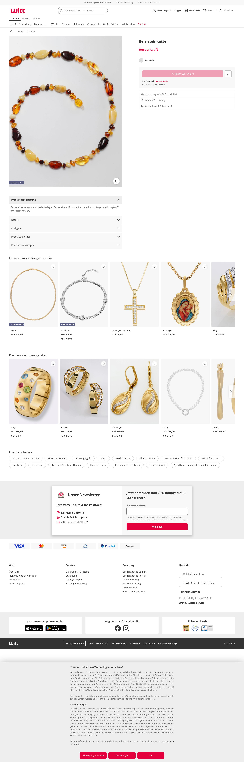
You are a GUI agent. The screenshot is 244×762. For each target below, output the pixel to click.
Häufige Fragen (74, 579)
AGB (91, 643)
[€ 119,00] (185, 391)
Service (70, 565)
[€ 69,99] (134, 294)
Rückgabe (16, 228)
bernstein (149, 60)
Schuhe (66, 24)
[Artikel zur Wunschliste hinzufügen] (228, 73)
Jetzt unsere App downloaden (45, 621)
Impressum (135, 643)
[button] (10, 31)
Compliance (149, 643)
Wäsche (55, 24)
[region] (122, 712)
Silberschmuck (147, 458)
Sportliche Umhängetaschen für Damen (195, 465)
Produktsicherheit (20, 236)
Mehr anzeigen (181, 520)
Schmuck (79, 24)
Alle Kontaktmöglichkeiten (200, 583)
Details (15, 219)
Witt (12, 565)
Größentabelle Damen (134, 571)
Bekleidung (25, 24)
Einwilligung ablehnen (93, 755)
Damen (15, 18)
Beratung (128, 565)
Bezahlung (71, 575)
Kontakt (184, 565)
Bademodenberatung (134, 591)
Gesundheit (93, 24)
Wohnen (37, 18)
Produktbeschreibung (23, 199)
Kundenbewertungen (22, 245)
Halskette (18, 465)
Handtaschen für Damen (26, 458)
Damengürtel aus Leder (127, 465)
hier (168, 687)
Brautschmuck (157, 465)
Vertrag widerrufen (75, 643)
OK (150, 755)
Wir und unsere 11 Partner (82, 672)
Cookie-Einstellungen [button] (168, 643)
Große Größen (111, 24)
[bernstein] (141, 60)
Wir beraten (128, 24)
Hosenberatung (131, 579)
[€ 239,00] (134, 391)
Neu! (13, 24)
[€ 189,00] (33, 391)
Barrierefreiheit (119, 643)
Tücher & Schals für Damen (66, 465)
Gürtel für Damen (211, 458)
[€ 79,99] (84, 391)
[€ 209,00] (185, 294)
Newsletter (15, 579)
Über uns (14, 571)
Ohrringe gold (83, 458)
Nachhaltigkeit (16, 583)
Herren (26, 18)
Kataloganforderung (76, 583)
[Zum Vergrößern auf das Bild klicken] (116, 181)
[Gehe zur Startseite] (18, 10)
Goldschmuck (123, 458)
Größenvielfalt (130, 587)
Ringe (103, 458)
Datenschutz (102, 643)
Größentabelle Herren (134, 575)
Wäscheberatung (132, 583)
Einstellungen (122, 755)
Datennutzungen (162, 672)
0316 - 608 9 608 (191, 603)
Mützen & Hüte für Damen (178, 458)
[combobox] (89, 10)
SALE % (142, 24)
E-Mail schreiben (193, 575)
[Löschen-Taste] (105, 10)
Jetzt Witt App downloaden (23, 575)
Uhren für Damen (57, 458)
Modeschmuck (98, 465)
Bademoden (40, 24)
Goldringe (37, 465)
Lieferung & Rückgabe (77, 571)
